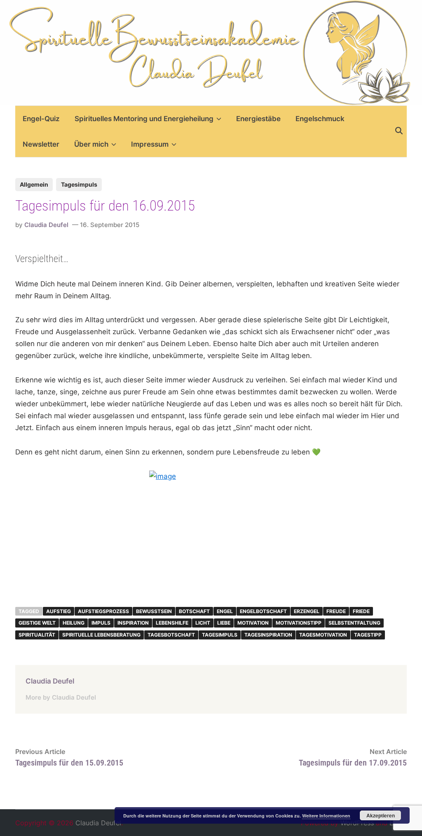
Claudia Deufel (46, 225)
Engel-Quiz (41, 119)
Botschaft (194, 611)
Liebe (223, 623)
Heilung (73, 623)
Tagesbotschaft (171, 635)
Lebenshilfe (172, 623)
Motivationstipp (298, 623)
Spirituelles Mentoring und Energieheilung (144, 119)
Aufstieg (58, 611)
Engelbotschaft (263, 611)
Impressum (150, 144)
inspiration (133, 623)
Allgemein (34, 184)
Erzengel (306, 611)
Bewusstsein (154, 611)
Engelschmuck (320, 119)
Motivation (253, 623)
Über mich (91, 144)
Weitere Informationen (326, 816)
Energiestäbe (258, 119)
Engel (225, 611)
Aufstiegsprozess (103, 611)
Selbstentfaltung (354, 623)
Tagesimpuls (79, 184)
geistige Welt (37, 623)
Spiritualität (37, 635)
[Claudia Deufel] (211, 52)
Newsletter (41, 144)
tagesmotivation (323, 635)
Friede (361, 611)
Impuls (100, 623)
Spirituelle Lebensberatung (101, 635)
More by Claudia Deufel (61, 697)
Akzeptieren (380, 815)
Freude (336, 611)
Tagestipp (368, 635)
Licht (202, 623)
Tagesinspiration (268, 635)
